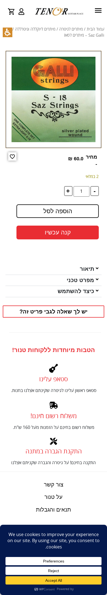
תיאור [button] (87, 269)
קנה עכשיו (58, 232)
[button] (12, 156)
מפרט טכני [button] (80, 280)
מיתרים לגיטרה (71, 29)
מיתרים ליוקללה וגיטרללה (35, 29)
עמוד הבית (95, 29)
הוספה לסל (57, 211)
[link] (21, 11)
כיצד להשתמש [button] (76, 291)
